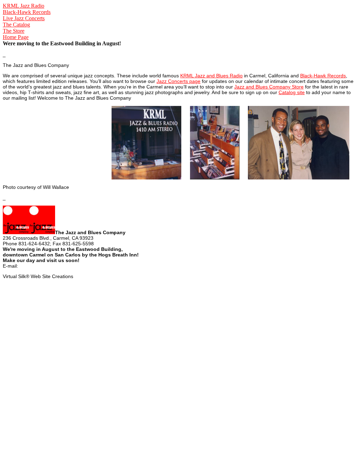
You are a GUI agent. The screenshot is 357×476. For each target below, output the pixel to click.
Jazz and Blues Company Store (269, 87)
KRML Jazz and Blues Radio (211, 75)
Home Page (16, 37)
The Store (13, 31)
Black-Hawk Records (27, 12)
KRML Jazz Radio (23, 6)
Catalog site (292, 92)
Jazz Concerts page (178, 81)
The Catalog (16, 25)
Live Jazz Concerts (24, 18)
